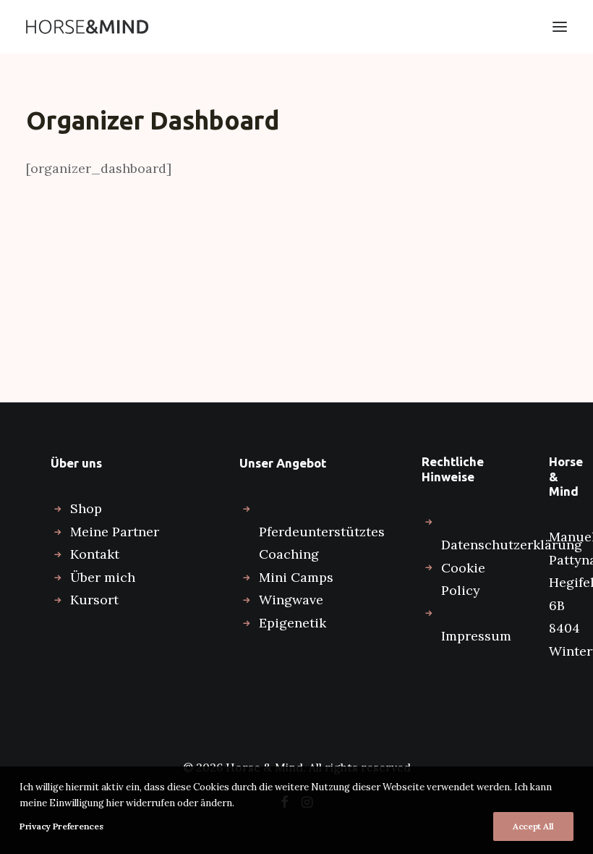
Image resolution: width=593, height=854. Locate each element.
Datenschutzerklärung (511, 544)
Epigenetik (292, 622)
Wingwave (291, 599)
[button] (559, 27)
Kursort (94, 599)
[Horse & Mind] (87, 27)
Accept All (533, 826)
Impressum (476, 635)
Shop (86, 508)
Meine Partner (114, 531)
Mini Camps (296, 577)
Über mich (102, 577)
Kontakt (94, 554)
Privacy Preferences (61, 826)
